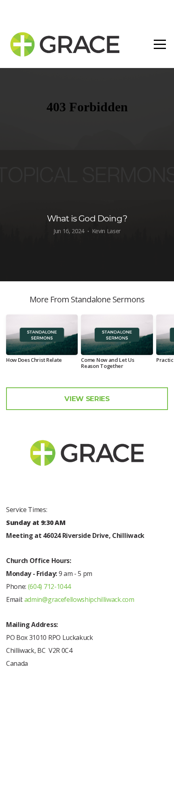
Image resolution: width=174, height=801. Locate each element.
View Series (86, 399)
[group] (42, 341)
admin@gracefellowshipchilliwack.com (79, 599)
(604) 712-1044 (48, 586)
